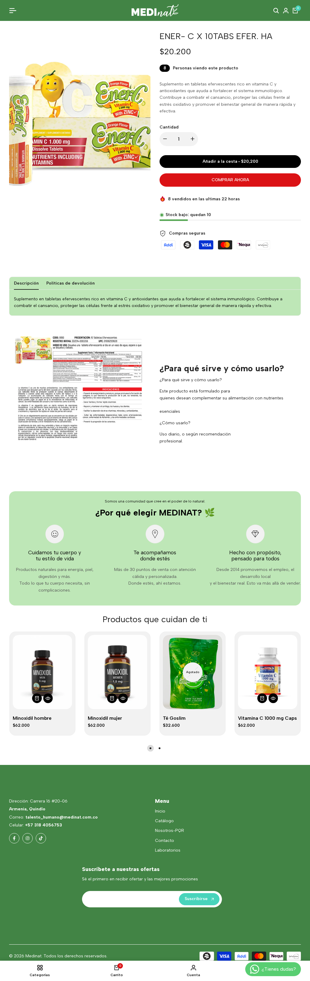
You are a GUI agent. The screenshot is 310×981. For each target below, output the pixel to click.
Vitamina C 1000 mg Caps (267, 718)
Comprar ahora (230, 179)
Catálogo (164, 820)
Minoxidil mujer (105, 718)
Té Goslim (174, 718)
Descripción (26, 283)
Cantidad (169, 127)
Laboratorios (167, 850)
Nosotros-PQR (169, 830)
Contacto (164, 840)
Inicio (160, 811)
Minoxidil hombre (32, 718)
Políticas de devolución (70, 283)
